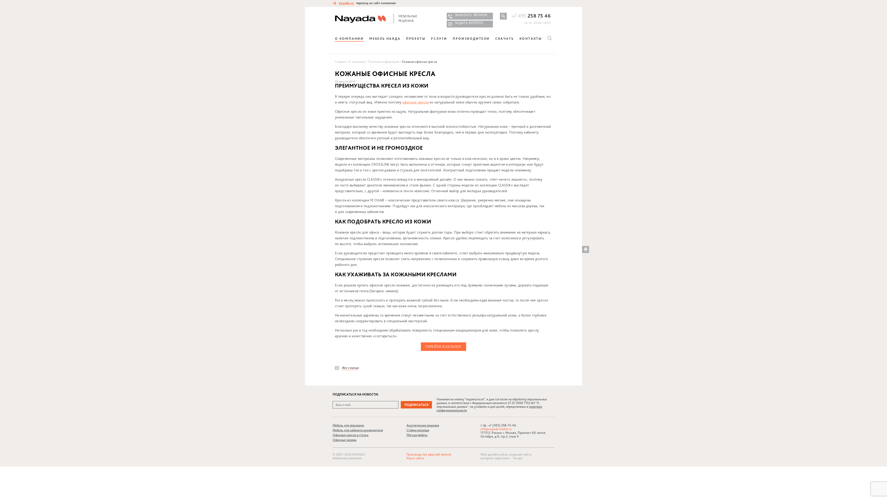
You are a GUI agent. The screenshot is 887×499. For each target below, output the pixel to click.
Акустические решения (423, 425)
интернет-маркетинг (495, 458)
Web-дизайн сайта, (494, 454)
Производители (471, 38)
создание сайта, (520, 454)
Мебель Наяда (385, 38)
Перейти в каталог (443, 346)
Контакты (530, 38)
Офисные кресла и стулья (350, 435)
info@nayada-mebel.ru (496, 429)
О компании (349, 38)
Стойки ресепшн (418, 430)
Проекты (415, 38)
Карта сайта (415, 458)
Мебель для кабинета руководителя (358, 430)
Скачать (504, 38)
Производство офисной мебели (429, 454)
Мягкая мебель (417, 435)
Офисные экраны (344, 440)
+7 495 (531, 16)
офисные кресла (415, 102)
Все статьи (350, 368)
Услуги (439, 38)
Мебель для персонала (348, 425)
